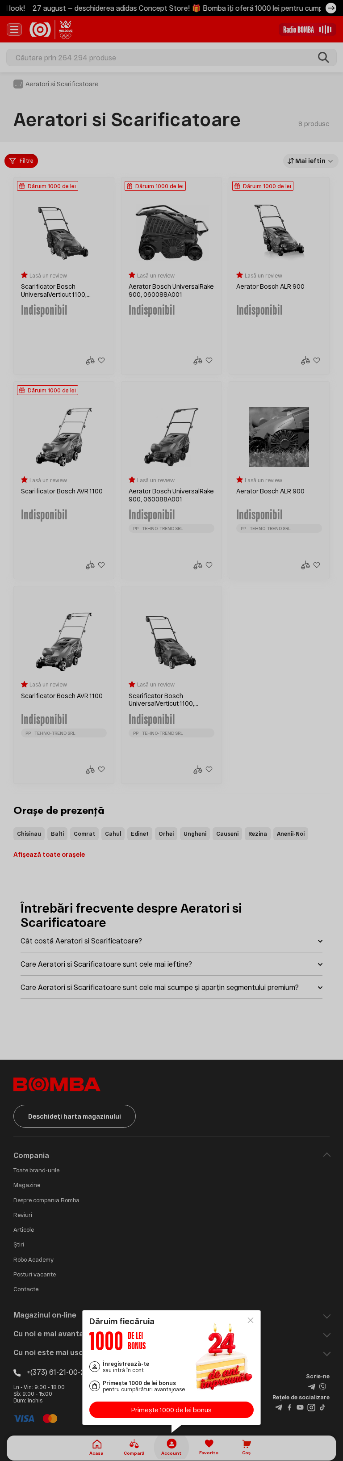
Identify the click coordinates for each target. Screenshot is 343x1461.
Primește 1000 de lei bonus (171, 1410)
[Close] (250, 1320)
